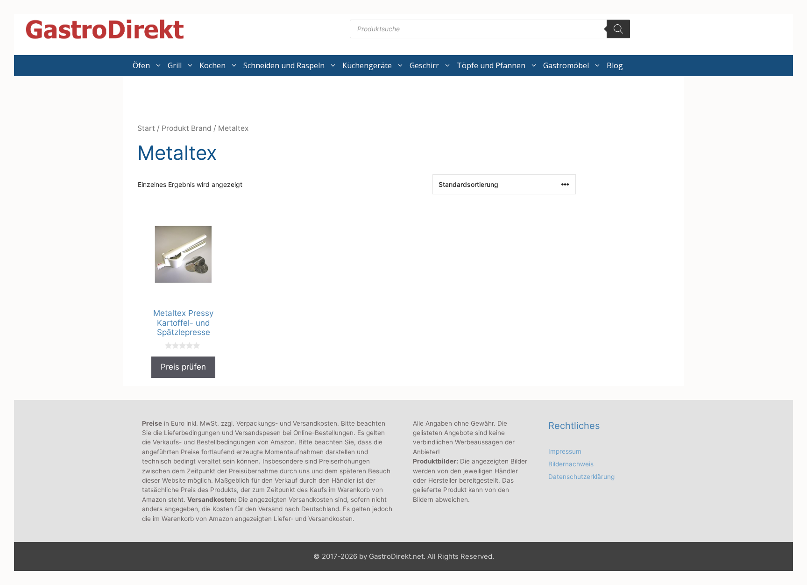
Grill (175, 65)
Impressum (564, 451)
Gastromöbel (566, 65)
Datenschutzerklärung (581, 476)
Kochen (212, 65)
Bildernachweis (571, 464)
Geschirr (424, 65)
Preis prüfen (183, 366)
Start (146, 128)
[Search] (618, 29)
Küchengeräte (367, 65)
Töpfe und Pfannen (491, 65)
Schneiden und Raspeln (284, 65)
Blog (615, 65)
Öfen (141, 65)
